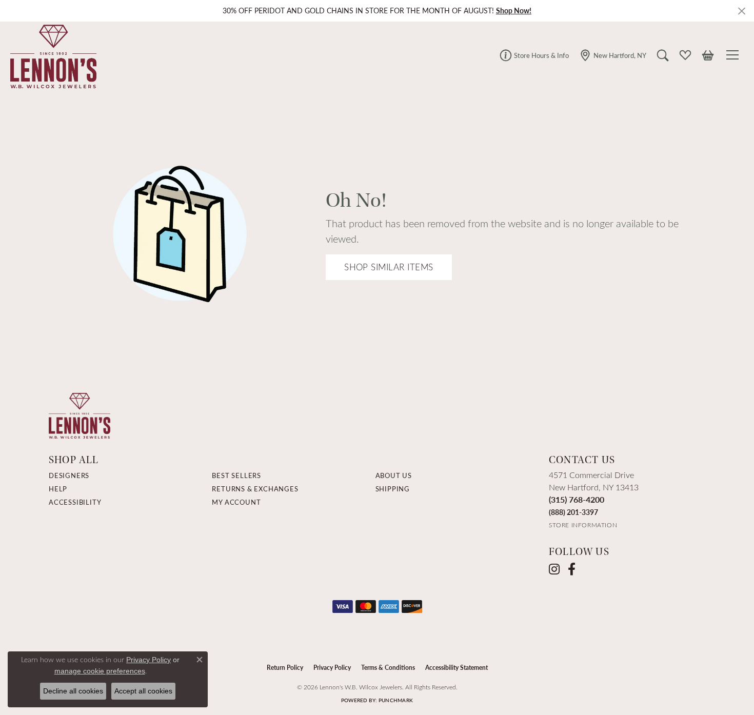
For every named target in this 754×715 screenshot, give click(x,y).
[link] (534, 55)
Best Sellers (236, 475)
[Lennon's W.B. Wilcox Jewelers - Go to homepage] (79, 414)
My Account (236, 502)
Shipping (392, 488)
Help (58, 488)
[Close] (741, 11)
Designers (69, 475)
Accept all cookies (143, 691)
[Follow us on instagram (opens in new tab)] (554, 569)
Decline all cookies (73, 691)
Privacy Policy (332, 667)
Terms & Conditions (388, 667)
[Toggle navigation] (734, 55)
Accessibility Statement (456, 667)
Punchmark (396, 700)
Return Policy (285, 667)
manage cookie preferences (99, 671)
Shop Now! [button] (513, 10)
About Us (393, 475)
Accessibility (75, 502)
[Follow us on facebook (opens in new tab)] (572, 569)
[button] (663, 55)
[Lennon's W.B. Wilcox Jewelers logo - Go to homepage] (50, 55)
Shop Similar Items (388, 267)
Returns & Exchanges (255, 488)
